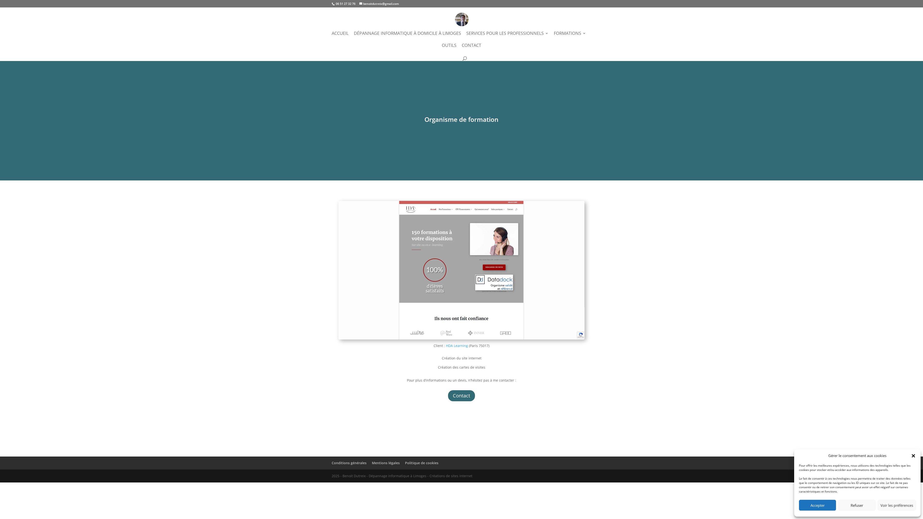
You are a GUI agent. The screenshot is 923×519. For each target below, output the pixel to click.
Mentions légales (386, 463)
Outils (449, 45)
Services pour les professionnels (505, 33)
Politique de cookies (421, 463)
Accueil (340, 33)
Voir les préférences (896, 505)
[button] (913, 455)
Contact (471, 45)
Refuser (857, 505)
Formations (567, 33)
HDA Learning (457, 345)
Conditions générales (349, 463)
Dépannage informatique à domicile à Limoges (407, 33)
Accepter (818, 505)
